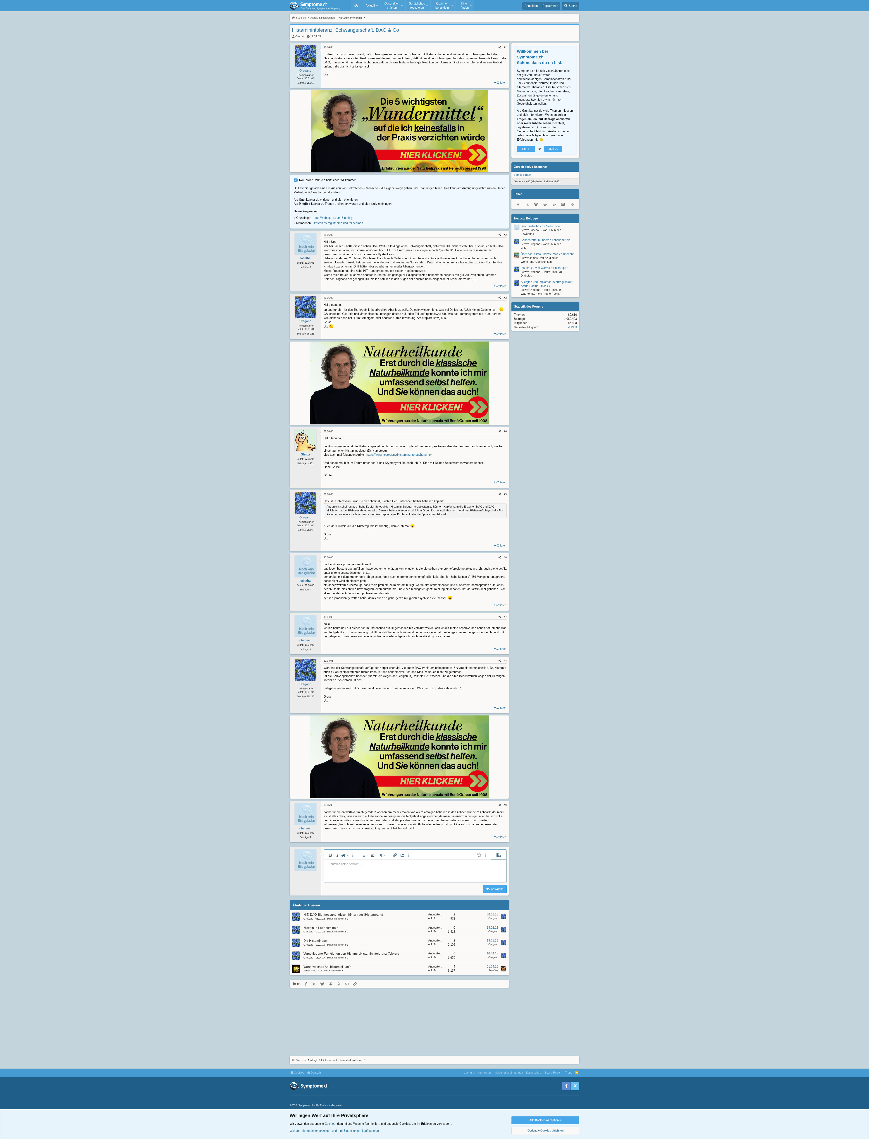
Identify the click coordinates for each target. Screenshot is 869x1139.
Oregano (300, 36)
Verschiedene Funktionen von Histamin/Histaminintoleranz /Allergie (351, 953)
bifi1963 (572, 327)
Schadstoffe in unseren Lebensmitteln (545, 240)
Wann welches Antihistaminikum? (327, 966)
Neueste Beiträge (526, 218)
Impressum (485, 1072)
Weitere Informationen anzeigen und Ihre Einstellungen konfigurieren (334, 1130)
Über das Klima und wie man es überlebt (547, 254)
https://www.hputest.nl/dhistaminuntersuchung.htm (399, 454)
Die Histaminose (315, 940)
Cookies (298, 1072)
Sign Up (553, 148)
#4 (505, 431)
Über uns (469, 1072)
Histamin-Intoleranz (338, 918)
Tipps (568, 1072)
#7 (505, 617)
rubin (528, 174)
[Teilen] (499, 47)
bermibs (519, 174)
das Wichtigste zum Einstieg (333, 217)
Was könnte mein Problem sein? (541, 293)
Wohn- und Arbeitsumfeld (536, 261)
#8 (505, 660)
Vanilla (306, 970)
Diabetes (526, 275)
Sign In (526, 148)
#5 (505, 494)
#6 (505, 557)
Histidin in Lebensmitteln (320, 928)
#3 (505, 297)
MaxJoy (493, 970)
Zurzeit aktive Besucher (530, 167)
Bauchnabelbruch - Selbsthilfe (540, 226)
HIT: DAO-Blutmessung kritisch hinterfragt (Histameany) (343, 914)
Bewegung (527, 234)
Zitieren (501, 82)
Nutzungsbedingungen (509, 1072)
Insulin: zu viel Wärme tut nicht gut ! (544, 268)
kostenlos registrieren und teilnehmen (338, 223)
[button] (371, 5)
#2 (505, 235)
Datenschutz (534, 1072)
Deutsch (315, 1072)
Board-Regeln (553, 1072)
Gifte (523, 248)
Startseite (356, 5)
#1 (505, 47)
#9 (505, 805)
